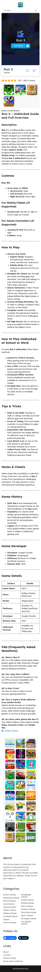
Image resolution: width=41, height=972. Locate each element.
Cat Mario (31, 820)
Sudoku (31, 788)
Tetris (20, 767)
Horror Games (9, 922)
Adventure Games (11, 898)
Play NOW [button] (18, 46)
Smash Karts (31, 746)
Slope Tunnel (9, 93)
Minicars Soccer (20, 798)
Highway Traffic (10, 829)
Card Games (8, 904)
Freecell (20, 840)
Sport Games (27, 915)
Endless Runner (11, 731)
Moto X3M (20, 747)
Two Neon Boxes (20, 756)
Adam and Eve (31, 798)
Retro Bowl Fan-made (20, 828)
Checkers (31, 809)
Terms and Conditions (13, 961)
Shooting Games (28, 912)
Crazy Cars (9, 808)
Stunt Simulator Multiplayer (10, 775)
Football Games (10, 916)
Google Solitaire (31, 839)
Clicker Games (9, 910)
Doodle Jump (20, 808)
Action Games (9, 894)
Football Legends (20, 819)
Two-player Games (26, 922)
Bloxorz (31, 830)
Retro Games (27, 906)
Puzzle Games (27, 900)
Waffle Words (31, 756)
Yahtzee (10, 757)
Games (6, 919)
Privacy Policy (9, 958)
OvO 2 (10, 820)
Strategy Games (28, 918)
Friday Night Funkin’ (10, 765)
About (6, 952)
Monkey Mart (10, 787)
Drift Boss (31, 778)
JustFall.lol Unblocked (10, 797)
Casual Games (9, 907)
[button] (36, 10)
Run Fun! (20, 94)
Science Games (28, 909)
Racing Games (27, 903)
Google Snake (10, 746)
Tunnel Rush (9, 104)
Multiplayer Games (26, 895)
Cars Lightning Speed (20, 776)
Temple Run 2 (32, 93)
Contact (7, 955)
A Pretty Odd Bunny (31, 765)
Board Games (9, 901)
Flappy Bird (20, 787)
